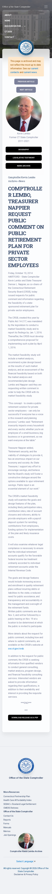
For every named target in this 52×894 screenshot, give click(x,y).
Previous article (26, 82)
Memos (6, 831)
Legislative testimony (24, 158)
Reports (7, 820)
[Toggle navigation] (46, 6)
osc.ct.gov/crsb (16, 648)
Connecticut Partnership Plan (16, 796)
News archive (23, 166)
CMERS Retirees (10, 808)
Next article (26, 90)
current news (30, 72)
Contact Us (8, 816)
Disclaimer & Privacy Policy (26, 874)
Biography (23, 150)
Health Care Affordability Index (17, 800)
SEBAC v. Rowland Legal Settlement (19, 804)
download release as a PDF (25, 718)
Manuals (7, 827)
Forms (6, 823)
